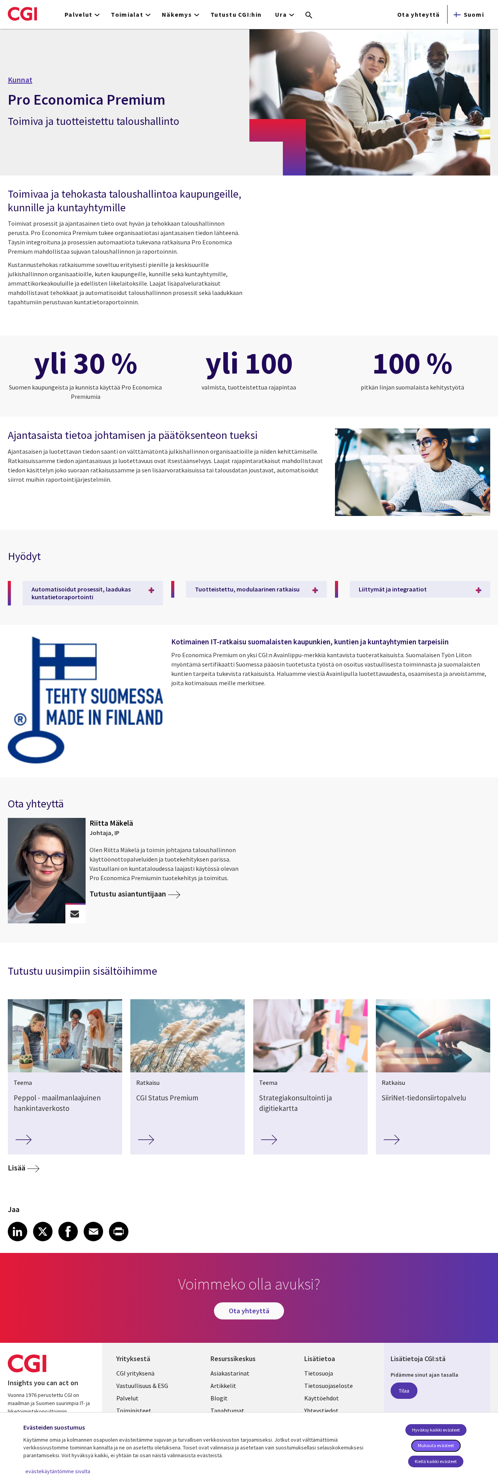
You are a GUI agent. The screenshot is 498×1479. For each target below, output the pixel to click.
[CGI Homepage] (22, 13)
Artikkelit (223, 1386)
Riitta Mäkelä (111, 823)
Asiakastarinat (229, 1373)
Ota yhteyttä (418, 14)
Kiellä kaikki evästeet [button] (436, 1461)
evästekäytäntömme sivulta (57, 1471)
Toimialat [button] (127, 14)
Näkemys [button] (177, 14)
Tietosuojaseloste (328, 1386)
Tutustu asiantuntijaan (127, 894)
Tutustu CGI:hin (235, 14)
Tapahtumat (227, 1410)
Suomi (474, 14)
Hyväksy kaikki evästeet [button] (436, 1430)
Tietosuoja (318, 1373)
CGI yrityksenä (135, 1373)
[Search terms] (309, 15)
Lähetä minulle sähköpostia (75, 914)
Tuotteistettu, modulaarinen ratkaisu (247, 589)
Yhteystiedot (321, 1410)
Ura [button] (281, 14)
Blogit (219, 1398)
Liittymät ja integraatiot (393, 589)
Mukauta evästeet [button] (436, 1445)
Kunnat (20, 79)
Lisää (16, 1167)
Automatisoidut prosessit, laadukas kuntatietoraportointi (81, 593)
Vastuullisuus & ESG (142, 1386)
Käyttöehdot (321, 1398)
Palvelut (127, 1398)
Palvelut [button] (78, 14)
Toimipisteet (133, 1410)
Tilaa (404, 1390)
